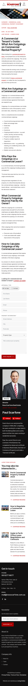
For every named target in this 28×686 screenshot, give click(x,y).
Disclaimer (23, 675)
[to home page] (14, 4)
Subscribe (6, 624)
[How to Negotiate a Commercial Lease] (5, 508)
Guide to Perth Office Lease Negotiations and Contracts (17, 536)
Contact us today (19, 281)
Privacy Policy (6, 675)
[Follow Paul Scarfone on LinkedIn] (16, 418)
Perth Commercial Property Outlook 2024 (18, 475)
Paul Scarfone (12, 27)
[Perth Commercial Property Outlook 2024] (5, 474)
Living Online (21, 681)
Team (4, 661)
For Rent (16, 288)
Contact (5, 664)
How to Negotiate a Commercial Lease (17, 508)
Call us (4, 5)
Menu (24, 5)
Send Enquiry (7, 356)
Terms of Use (15, 675)
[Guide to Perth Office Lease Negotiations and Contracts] (5, 535)
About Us (5, 658)
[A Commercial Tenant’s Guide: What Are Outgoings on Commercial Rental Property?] (14, 384)
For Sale (7, 288)
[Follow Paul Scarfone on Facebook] (6, 418)
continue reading (18, 500)
